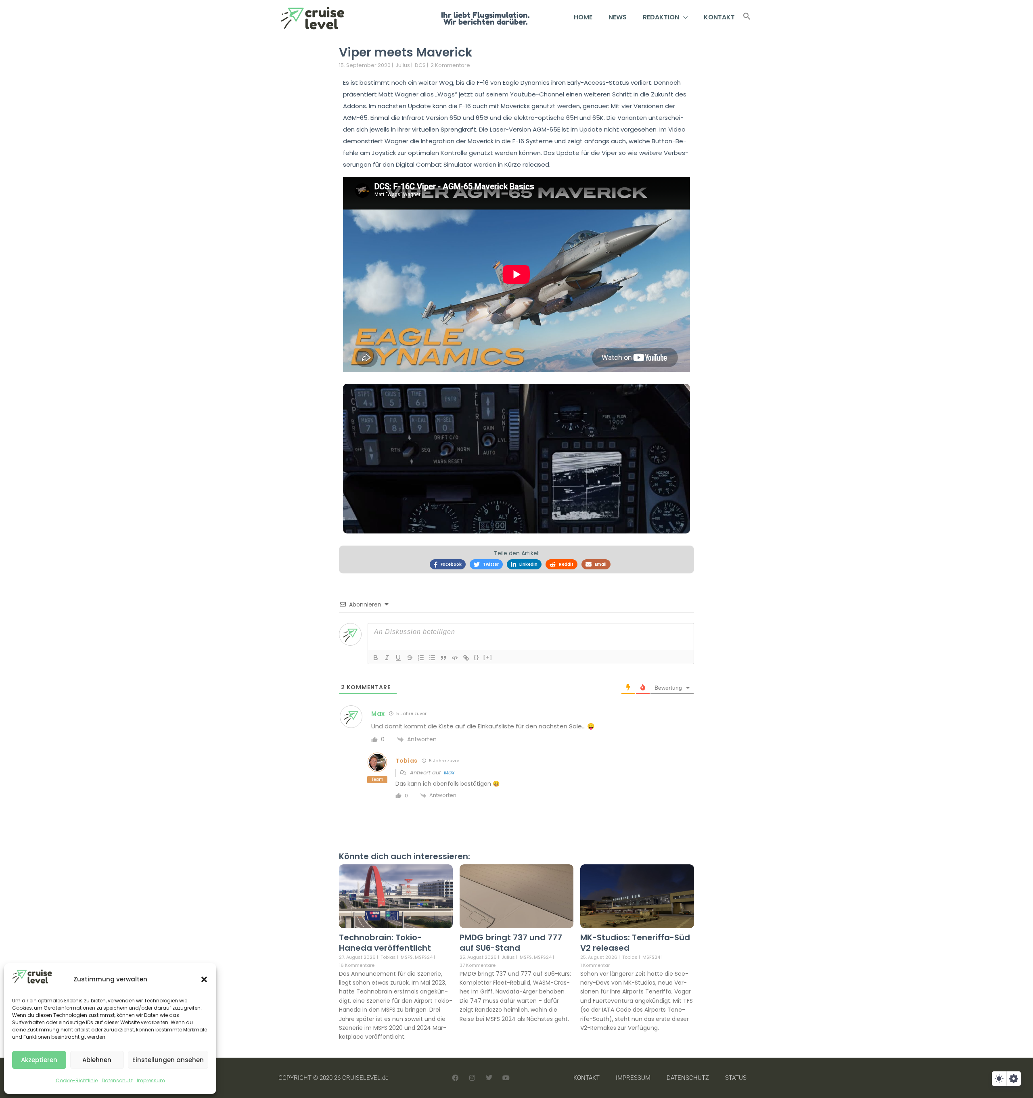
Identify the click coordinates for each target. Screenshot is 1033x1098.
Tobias (388, 957)
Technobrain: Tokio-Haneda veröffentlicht (385, 943)
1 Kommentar (595, 965)
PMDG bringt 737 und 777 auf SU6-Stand (511, 943)
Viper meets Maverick (406, 52)
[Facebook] (455, 1078)
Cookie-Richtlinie (77, 1080)
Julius (402, 65)
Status (736, 1077)
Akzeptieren (39, 1060)
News (618, 17)
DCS (420, 65)
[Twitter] (489, 1078)
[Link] (466, 658)
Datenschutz (117, 1080)
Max (449, 772)
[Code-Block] (454, 658)
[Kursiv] (387, 658)
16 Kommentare (356, 965)
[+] (487, 657)
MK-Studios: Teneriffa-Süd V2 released (635, 943)
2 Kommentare (450, 65)
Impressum (151, 1080)
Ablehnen (96, 1060)
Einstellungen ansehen (168, 1060)
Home (583, 17)
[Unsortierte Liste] (432, 658)
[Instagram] (472, 1078)
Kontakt (719, 17)
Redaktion (661, 17)
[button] (204, 979)
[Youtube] (506, 1078)
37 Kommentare (478, 965)
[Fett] (375, 658)
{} (476, 657)
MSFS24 (424, 957)
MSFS (407, 957)
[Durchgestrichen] (409, 658)
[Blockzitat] (443, 658)
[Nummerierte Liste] (421, 658)
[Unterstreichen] (398, 658)
